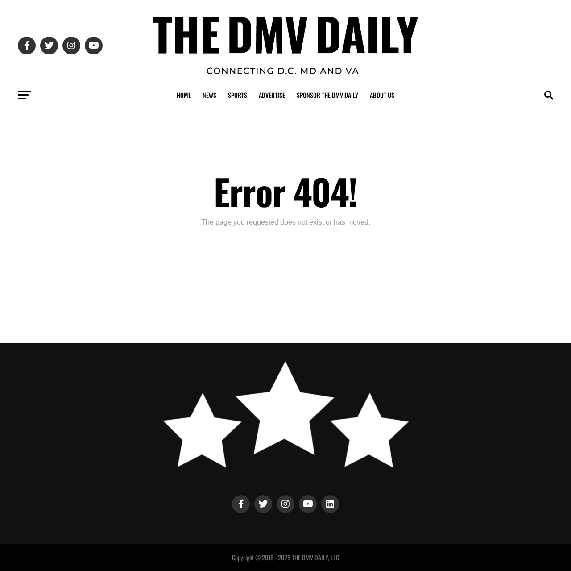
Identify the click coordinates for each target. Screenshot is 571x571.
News (209, 95)
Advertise (272, 95)
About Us (382, 95)
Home (184, 95)
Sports (237, 95)
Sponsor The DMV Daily (327, 95)
